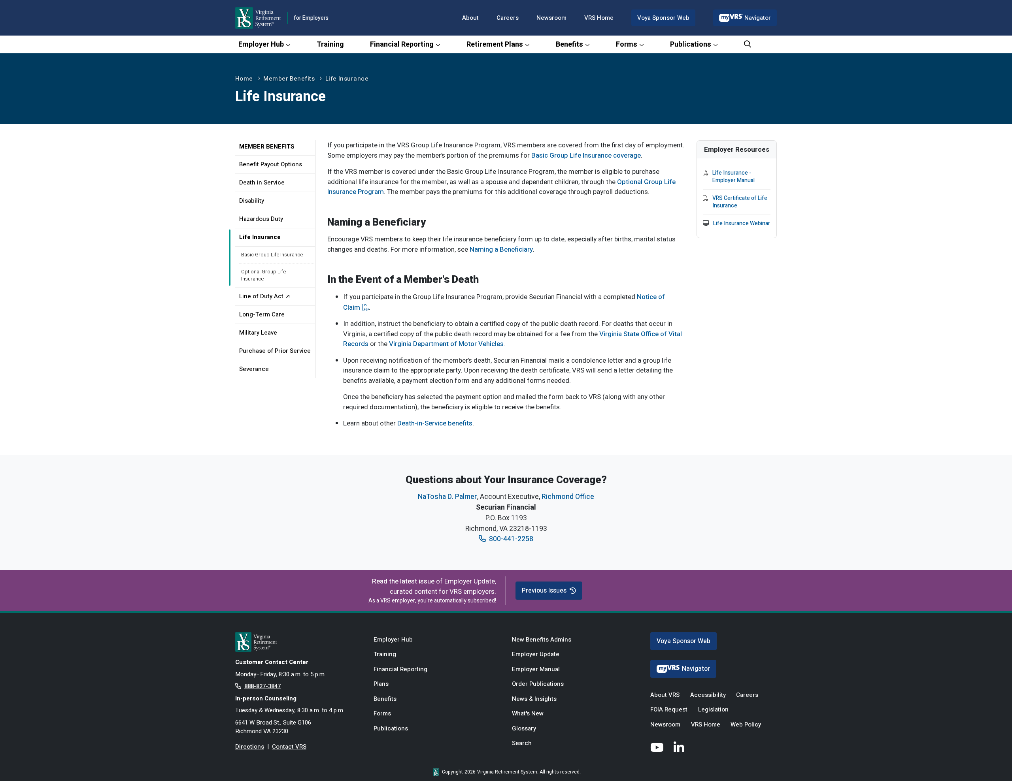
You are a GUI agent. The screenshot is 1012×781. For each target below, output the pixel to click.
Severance (254, 369)
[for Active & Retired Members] (298, 642)
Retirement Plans (494, 44)
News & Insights (534, 698)
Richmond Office (568, 496)
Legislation (713, 709)
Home (244, 78)
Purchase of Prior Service (275, 350)
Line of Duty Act (261, 296)
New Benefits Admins (541, 639)
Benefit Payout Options (270, 164)
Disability (251, 200)
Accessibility (708, 695)
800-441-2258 (511, 539)
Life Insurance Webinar (741, 224)
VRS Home (599, 17)
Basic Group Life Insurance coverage (586, 155)
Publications (690, 44)
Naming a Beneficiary (501, 249)
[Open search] (747, 44)
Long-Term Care (262, 314)
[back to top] (990, 759)
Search (522, 743)
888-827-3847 (262, 686)
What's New (528, 713)
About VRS (665, 695)
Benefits (569, 44)
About (470, 17)
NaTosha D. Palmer (447, 496)
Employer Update (535, 654)
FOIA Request (668, 709)
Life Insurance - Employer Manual (733, 176)
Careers (508, 17)
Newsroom (551, 17)
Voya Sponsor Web (663, 17)
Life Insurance (346, 78)
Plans (381, 683)
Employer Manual (536, 669)
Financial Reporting (402, 44)
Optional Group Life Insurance (263, 275)
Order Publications (538, 683)
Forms (626, 44)
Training (330, 44)
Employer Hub (261, 44)
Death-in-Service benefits (434, 423)
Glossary (524, 728)
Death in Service (262, 182)
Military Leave (258, 332)
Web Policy (746, 724)
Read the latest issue (403, 581)
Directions (249, 746)
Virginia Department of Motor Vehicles (446, 344)
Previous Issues (544, 590)
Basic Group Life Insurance (272, 254)
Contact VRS (289, 746)
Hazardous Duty (261, 219)
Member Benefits (289, 78)
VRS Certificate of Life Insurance (739, 202)
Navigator (757, 17)
